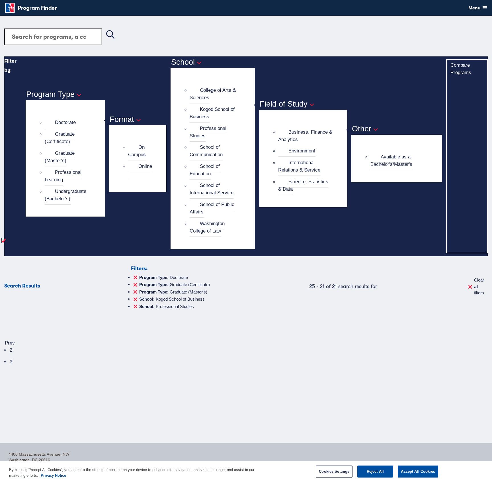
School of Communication (206, 150)
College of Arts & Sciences (213, 93)
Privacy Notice (53, 475)
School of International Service (211, 188)
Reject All (375, 471)
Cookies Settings (334, 471)
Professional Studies (208, 131)
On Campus (137, 150)
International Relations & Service (299, 166)
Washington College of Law (207, 227)
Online (145, 166)
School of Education (205, 169)
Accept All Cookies (418, 471)
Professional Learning (63, 175)
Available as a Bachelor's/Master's (391, 160)
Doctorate (65, 122)
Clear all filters (479, 286)
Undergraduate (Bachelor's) (65, 194)
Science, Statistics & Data (303, 185)
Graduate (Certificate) (60, 137)
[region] (246, 471)
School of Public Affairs (212, 208)
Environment (301, 151)
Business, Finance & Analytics (305, 135)
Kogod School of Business (212, 112)
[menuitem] (68, 122)
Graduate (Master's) (60, 156)
